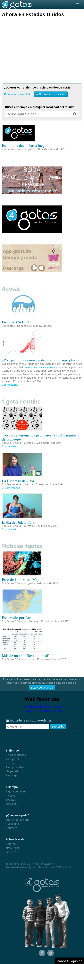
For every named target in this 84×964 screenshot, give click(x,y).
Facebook (42, 953)
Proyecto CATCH (15, 322)
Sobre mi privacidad (18, 94)
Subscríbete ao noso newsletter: (30, 720)
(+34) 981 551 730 (20, 863)
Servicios (11, 804)
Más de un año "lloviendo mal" (26, 655)
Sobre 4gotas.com (17, 819)
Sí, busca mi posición (51, 94)
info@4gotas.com (42, 863)
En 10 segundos (16, 755)
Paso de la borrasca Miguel (22, 579)
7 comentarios (10, 529)
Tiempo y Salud (15, 767)
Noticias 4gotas (22, 546)
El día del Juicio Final (18, 522)
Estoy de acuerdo (42, 687)
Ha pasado (12, 771)
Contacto (11, 828)
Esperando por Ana (17, 617)
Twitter (50, 953)
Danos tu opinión (69, 961)
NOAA (67, 867)
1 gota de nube (21, 401)
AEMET (58, 867)
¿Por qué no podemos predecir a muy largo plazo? (40, 360)
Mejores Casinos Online (44, 711)
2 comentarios (10, 384)
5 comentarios (10, 446)
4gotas (17, 4)
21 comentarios (11, 488)
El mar (10, 763)
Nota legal (12, 848)
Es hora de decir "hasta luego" (25, 145)
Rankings (11, 775)
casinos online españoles (40, 367)
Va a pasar (12, 759)
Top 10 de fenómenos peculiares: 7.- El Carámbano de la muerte (41, 437)
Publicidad (12, 824)
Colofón (11, 844)
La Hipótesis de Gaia (18, 480)
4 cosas (11, 288)
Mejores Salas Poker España (44, 706)
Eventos (11, 799)
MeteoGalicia (45, 867)
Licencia (11, 852)
